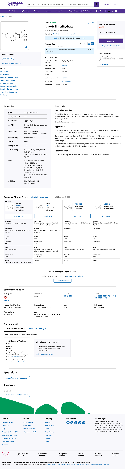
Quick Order (100, 11)
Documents (16, 357)
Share (92, 23)
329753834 (65, 78)
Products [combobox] (31, 4)
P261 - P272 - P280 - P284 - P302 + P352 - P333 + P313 (105, 297)
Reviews (3, 95)
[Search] (96, 4)
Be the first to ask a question (17, 378)
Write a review (60, 34)
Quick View (18, 216)
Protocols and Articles (8, 86)
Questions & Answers (8, 92)
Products (2, 16)
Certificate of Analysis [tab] (15, 328)
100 (25, 116)
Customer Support (17, 362)
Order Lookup (87, 11)
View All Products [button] (62, 281)
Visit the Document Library (45, 354)
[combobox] (63, 4)
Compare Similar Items (9, 77)
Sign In (55, 38)
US (108, 4)
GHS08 (6, 300)
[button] (74, 11)
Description (4, 74)
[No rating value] (49, 34)
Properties (4, 71)
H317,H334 (68, 296)
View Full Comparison (39, 197)
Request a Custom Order (111, 46)
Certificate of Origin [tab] (37, 328)
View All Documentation (11, 63)
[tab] (4, 16)
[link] (11, 422)
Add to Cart (111, 41)
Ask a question (71, 34)
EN (114, 4)
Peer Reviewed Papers (9, 89)
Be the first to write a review (18, 395)
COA (4, 58)
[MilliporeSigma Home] (15, 4)
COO (11, 58)
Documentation (6, 83)
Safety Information (7, 80)
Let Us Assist (103, 64)
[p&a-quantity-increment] (121, 36)
